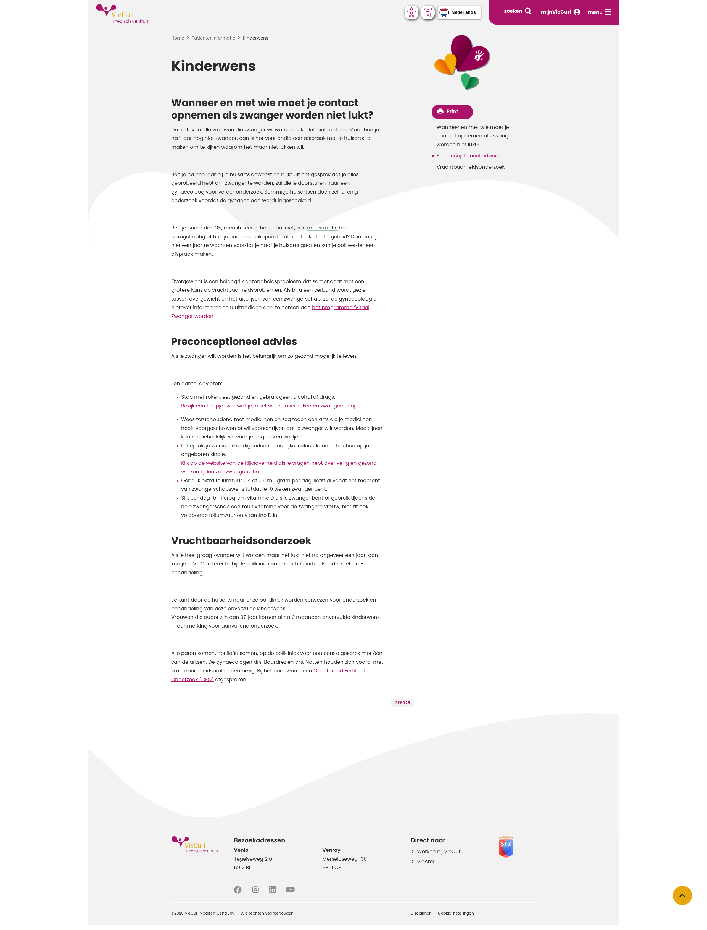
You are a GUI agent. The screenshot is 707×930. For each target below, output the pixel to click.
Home (177, 38)
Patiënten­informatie (213, 38)
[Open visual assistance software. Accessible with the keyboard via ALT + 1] (411, 12)
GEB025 (402, 703)
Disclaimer (421, 913)
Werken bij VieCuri (439, 851)
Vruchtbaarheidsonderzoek (471, 167)
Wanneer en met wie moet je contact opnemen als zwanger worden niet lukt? (475, 136)
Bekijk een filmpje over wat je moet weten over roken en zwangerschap (269, 406)
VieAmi (425, 861)
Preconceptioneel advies (467, 155)
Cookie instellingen (456, 913)
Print (452, 111)
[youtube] (290, 889)
